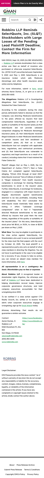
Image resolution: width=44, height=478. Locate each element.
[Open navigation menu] (4, 20)
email (40, 89)
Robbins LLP (9, 63)
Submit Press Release (13, 470)
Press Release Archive (26, 465)
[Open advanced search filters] (34, 19)
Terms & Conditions (32, 470)
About (11, 465)
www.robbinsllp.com (10, 342)
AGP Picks (5, 3)
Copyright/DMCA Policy (15, 474)
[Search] (29, 19)
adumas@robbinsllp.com (12, 336)
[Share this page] (40, 20)
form (34, 89)
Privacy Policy (33, 474)
